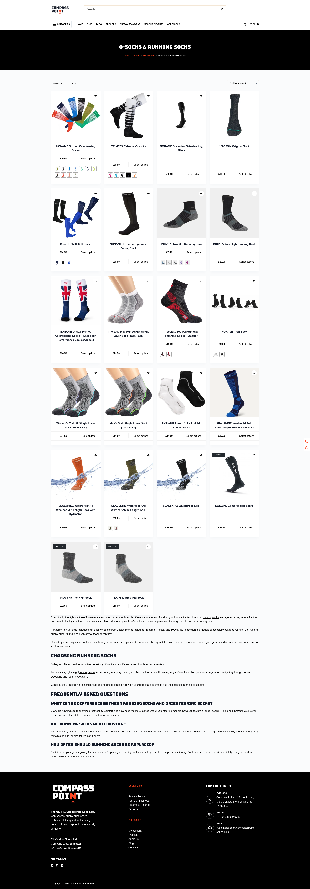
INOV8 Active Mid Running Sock (181, 244)
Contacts (133, 847)
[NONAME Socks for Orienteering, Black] (181, 115)
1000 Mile (176, 629)
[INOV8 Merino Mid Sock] (129, 567)
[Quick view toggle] (95, 95)
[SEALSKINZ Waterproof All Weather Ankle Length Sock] (129, 475)
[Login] (245, 24)
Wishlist (132, 834)
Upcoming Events (153, 24)
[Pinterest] (57, 865)
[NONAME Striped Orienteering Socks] (76, 115)
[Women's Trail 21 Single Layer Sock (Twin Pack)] (76, 392)
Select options (88, 158)
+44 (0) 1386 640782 (228, 816)
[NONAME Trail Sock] (234, 301)
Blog (99, 24)
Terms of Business (138, 800)
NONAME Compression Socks (234, 505)
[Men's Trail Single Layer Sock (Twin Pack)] (129, 392)
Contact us (173, 24)
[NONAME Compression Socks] (234, 475)
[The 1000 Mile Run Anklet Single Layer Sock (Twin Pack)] (129, 301)
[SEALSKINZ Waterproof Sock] (181, 475)
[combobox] (151, 9)
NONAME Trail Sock (234, 331)
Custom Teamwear (130, 24)
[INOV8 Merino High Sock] (76, 567)
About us (111, 24)
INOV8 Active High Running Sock (234, 244)
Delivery (133, 809)
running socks (211, 617)
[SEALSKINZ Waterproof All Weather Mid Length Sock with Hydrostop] (76, 475)
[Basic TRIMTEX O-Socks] (76, 213)
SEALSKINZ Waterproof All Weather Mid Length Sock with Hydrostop (75, 510)
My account (134, 830)
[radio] (57, 168)
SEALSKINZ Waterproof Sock (181, 505)
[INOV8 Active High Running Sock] (234, 213)
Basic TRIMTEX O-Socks (75, 244)
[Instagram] (52, 865)
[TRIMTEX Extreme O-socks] (129, 115)
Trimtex (160, 629)
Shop (89, 24)
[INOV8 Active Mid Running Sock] (181, 213)
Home (80, 24)
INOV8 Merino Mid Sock (128, 597)
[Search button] (222, 9)
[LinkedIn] (62, 865)
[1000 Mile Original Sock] (234, 115)
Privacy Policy (136, 796)
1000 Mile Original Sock (234, 146)
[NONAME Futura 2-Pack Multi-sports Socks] (181, 392)
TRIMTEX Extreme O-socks (128, 146)
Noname (150, 629)
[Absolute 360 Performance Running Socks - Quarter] (181, 301)
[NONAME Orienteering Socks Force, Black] (129, 213)
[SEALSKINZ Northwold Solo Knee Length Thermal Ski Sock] (234, 392)
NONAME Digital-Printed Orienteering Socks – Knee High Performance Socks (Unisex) (75, 335)
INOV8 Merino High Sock (76, 597)
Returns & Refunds (139, 804)
